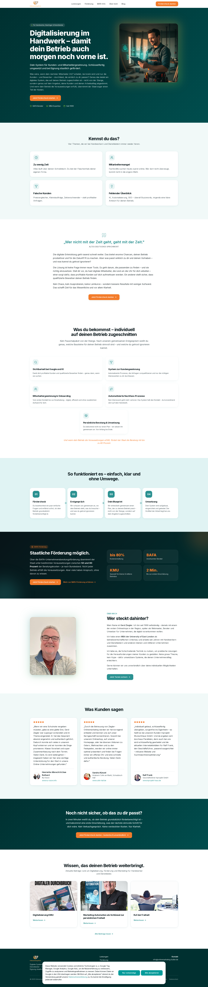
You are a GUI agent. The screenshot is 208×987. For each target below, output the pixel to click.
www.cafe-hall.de (99, 780)
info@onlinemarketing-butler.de (165, 960)
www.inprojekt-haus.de (152, 780)
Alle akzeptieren (152, 973)
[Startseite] (35, 4)
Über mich (113, 4)
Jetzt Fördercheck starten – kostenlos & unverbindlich (102, 835)
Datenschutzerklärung (78, 977)
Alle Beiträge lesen (103, 934)
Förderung (89, 4)
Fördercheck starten (167, 4)
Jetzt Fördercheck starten (44, 98)
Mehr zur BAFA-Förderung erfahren (78, 582)
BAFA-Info (101, 4)
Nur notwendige (129, 973)
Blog (123, 4)
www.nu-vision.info (49, 780)
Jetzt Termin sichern (118, 677)
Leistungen (76, 4)
